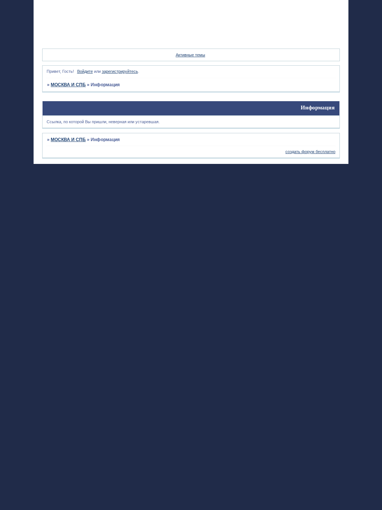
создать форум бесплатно (310, 151)
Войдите (85, 71)
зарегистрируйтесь (120, 71)
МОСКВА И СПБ (68, 84)
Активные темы (190, 55)
